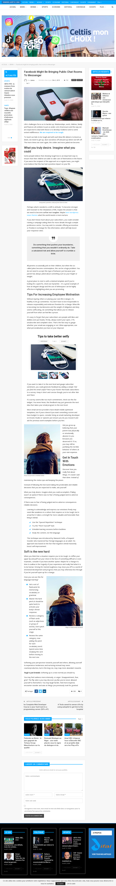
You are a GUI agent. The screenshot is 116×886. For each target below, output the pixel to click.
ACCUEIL (25, 2)
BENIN (32, 2)
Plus (99, 2)
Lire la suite (71, 883)
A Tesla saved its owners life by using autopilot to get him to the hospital (70, 707)
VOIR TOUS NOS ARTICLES (101, 854)
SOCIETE (83, 2)
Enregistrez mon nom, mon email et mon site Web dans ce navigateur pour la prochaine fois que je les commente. (52, 810)
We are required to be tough (51, 132)
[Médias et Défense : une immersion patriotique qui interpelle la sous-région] (96, 96)
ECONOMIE (56, 2)
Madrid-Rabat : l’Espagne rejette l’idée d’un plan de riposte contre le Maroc (101, 82)
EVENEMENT (92, 2)
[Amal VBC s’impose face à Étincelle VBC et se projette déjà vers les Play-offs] (73, 729)
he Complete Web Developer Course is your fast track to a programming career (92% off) (36, 707)
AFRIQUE (7, 81)
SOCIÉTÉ (79, 80)
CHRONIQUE (74, 2)
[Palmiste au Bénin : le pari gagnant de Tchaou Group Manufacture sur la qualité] (33, 729)
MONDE (39, 2)
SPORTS (48, 2)
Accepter (60, 883)
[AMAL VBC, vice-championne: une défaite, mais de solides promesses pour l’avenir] (9, 840)
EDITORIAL (65, 2)
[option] (10, 101)
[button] (54, 375)
